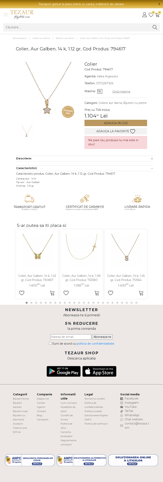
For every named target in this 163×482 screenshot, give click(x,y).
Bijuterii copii (20, 411)
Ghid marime (121, 91)
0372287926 (104, 83)
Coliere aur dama (41, 38)
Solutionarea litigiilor (96, 415)
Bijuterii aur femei (65, 38)
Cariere (41, 402)
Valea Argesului (107, 76)
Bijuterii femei (21, 398)
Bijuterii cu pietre (135, 103)
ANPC (88, 419)
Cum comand (69, 402)
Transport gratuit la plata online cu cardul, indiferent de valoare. (81, 4)
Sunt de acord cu (82, 343)
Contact (41, 411)
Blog (39, 415)
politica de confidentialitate (95, 343)
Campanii (42, 419)
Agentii (41, 406)
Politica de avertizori (96, 423)
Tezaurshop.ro (20, 38)
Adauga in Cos (116, 123)
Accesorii (18, 423)
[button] (84, 158)
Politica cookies (93, 411)
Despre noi (43, 398)
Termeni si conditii (94, 398)
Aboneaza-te (102, 337)
